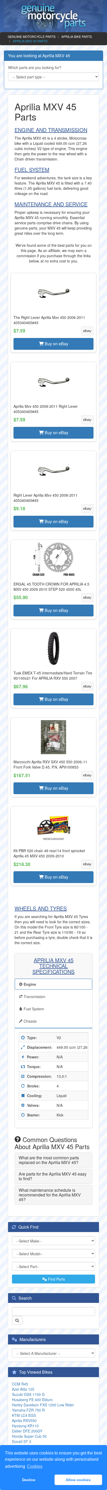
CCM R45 (20, 1383)
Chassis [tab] (30, 1021)
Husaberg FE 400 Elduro (32, 1399)
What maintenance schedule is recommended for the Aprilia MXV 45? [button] (50, 1194)
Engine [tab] (29, 984)
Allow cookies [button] (78, 1480)
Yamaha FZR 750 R (28, 1410)
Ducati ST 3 (21, 1441)
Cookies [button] (34, 1466)
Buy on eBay (56, 344)
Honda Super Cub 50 (29, 1436)
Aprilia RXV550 (24, 1420)
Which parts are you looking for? (34, 67)
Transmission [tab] (34, 996)
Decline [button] (28, 1480)
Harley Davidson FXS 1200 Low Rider (43, 1404)
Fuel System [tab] (33, 1008)
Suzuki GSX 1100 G (28, 1394)
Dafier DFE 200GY (27, 1431)
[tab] (53, 1160)
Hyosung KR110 (25, 1425)
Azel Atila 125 (23, 1389)
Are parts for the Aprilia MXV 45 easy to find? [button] (52, 1176)
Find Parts (56, 1279)
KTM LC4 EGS (24, 1415)
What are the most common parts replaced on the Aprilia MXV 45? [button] (49, 1160)
